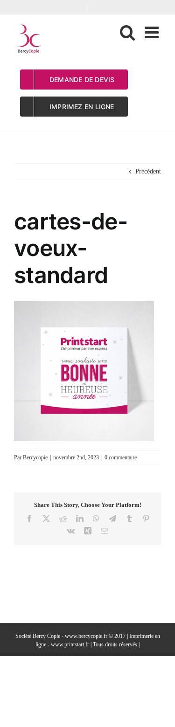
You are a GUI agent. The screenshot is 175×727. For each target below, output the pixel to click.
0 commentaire (121, 457)
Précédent (148, 171)
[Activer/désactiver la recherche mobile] (127, 32)
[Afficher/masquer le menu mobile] (153, 32)
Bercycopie (35, 457)
